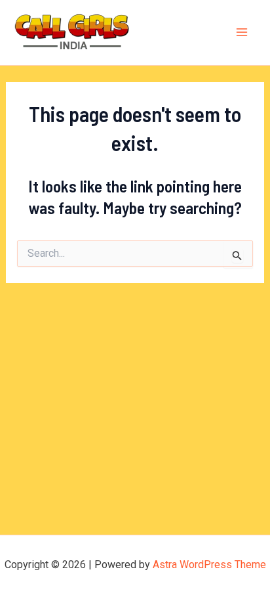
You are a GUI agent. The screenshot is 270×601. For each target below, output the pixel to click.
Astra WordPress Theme (209, 564)
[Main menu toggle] (242, 33)
